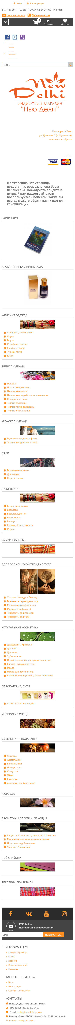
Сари (5, 453)
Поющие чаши (14, 767)
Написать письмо (15, 15)
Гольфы (11, 383)
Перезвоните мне (41, 15)
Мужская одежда (15, 421)
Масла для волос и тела (20, 671)
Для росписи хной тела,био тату (26, 564)
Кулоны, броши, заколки (20, 525)
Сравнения (48, 24)
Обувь (10, 336)
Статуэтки (12, 771)
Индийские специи (16, 714)
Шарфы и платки (16, 348)
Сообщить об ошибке (19, 991)
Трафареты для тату (18, 616)
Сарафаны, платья (17, 344)
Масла (10, 668)
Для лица (12, 648)
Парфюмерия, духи (16, 686)
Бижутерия (10, 488)
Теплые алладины (16, 403)
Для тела (12, 652)
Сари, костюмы (15, 478)
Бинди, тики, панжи (17, 506)
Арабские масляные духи (20, 703)
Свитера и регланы (17, 399)
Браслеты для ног (16, 513)
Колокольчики (14, 763)
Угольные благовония (18, 847)
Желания (65, 24)
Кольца (11, 521)
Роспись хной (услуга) (19, 609)
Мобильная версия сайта (21, 1020)
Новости (12, 961)
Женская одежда (14, 315)
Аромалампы (14, 760)
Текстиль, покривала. (18, 882)
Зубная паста (14, 656)
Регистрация (14, 986)
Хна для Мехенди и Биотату (22, 597)
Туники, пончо (14, 352)
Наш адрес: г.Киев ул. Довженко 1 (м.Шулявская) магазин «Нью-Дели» (55, 135)
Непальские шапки (17, 391)
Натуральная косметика (20, 627)
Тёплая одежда (13, 366)
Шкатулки (12, 779)
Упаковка (12, 756)
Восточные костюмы (18, 470)
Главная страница (17, 952)
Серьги (10, 529)
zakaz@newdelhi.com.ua (30, 1012)
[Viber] (22, 40)
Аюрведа (8, 793)
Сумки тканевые (14, 539)
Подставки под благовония (21, 843)
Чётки (10, 775)
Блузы (10, 340)
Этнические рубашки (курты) (22, 442)
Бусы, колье (13, 517)
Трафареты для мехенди (20, 613)
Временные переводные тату (22, 601)
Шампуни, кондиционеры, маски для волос (30, 675)
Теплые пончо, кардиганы (20, 407)
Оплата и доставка (17, 965)
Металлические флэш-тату (21, 605)
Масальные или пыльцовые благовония (28, 839)
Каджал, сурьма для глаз (20, 664)
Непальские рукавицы (18, 387)
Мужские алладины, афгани (22, 438)
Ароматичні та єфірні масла (22, 266)
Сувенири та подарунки (20, 738)
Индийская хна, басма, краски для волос (29, 660)
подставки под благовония (21, 783)
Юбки (10, 355)
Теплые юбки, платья (18, 410)
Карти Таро (10, 218)
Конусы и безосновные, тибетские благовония (31, 835)
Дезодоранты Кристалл (19, 644)
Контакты (13, 969)
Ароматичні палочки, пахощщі (24, 818)
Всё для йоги (11, 857)
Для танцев (13, 474)
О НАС (11, 956)
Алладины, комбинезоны (20, 332)
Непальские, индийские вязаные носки (27, 395)
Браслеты (12, 510)
